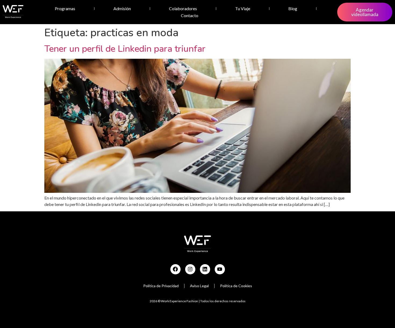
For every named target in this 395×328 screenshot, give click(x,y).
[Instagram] (190, 269)
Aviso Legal (199, 285)
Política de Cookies (236, 285)
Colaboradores (183, 8)
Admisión (122, 8)
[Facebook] (175, 269)
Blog (292, 8)
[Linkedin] (205, 269)
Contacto (189, 15)
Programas (65, 8)
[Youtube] (220, 269)
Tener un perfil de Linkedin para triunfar (125, 49)
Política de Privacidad (161, 285)
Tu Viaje (242, 8)
